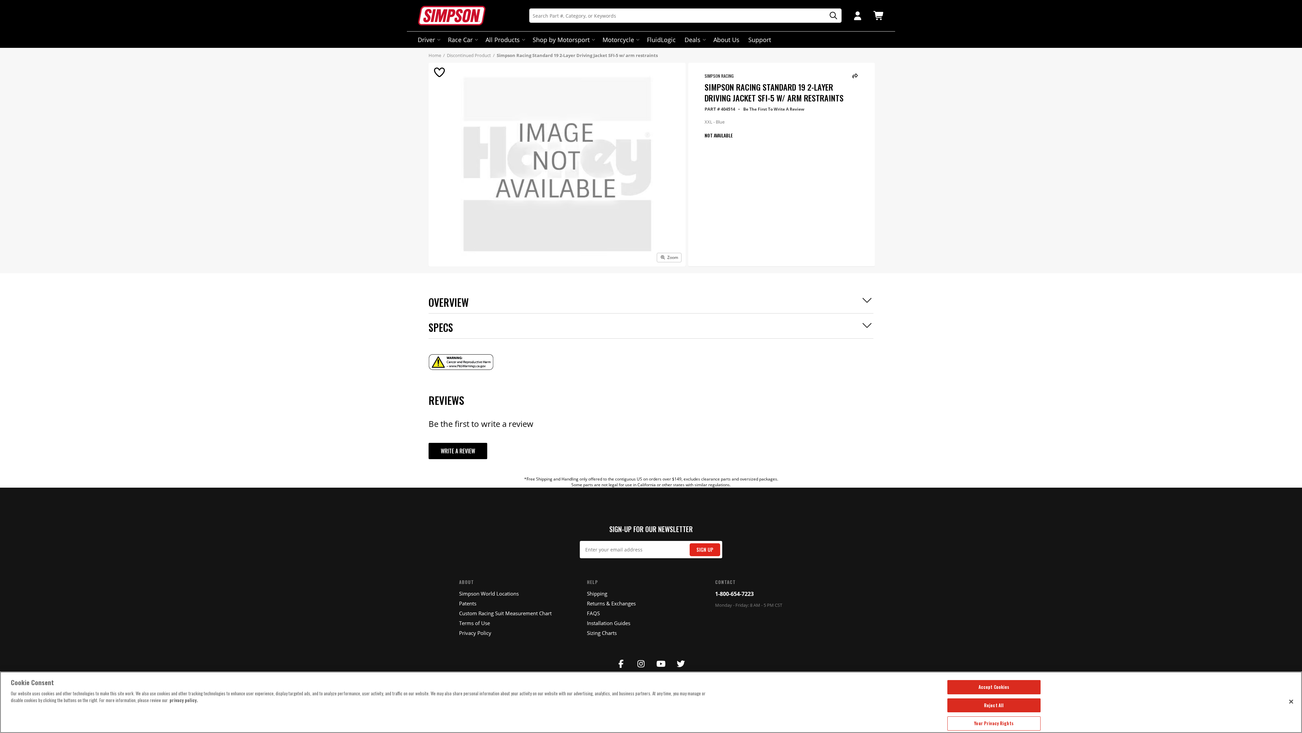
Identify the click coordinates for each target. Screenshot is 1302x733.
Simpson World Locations (489, 593)
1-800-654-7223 (734, 594)
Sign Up (704, 549)
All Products (503, 40)
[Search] (831, 15)
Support (759, 40)
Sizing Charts (602, 632)
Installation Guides (608, 623)
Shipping (597, 593)
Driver (426, 40)
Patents (467, 603)
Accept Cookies (994, 686)
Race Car (460, 40)
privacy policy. (184, 700)
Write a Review (458, 451)
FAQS (593, 613)
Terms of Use (474, 623)
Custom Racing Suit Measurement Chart (505, 613)
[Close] (1291, 701)
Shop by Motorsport (561, 40)
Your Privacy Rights (993, 723)
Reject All (994, 705)
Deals (693, 40)
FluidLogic (661, 40)
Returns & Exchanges (611, 603)
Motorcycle (618, 40)
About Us (726, 40)
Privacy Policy (475, 632)
